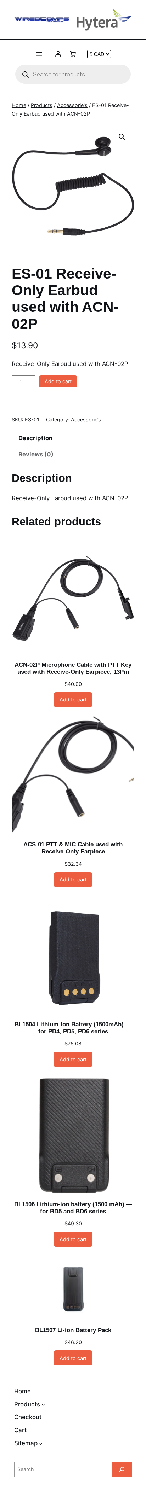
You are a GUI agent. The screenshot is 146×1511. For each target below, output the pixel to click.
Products (41, 105)
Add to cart (58, 381)
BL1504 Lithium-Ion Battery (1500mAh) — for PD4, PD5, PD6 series (73, 1028)
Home (19, 105)
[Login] (58, 53)
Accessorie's (72, 105)
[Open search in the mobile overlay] (73, 74)
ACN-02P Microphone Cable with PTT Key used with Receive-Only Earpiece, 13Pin (73, 668)
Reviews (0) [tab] (36, 454)
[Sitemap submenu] (41, 1443)
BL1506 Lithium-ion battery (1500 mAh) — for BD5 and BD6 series (73, 1208)
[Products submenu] (43, 1404)
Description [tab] (35, 438)
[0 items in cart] (73, 53)
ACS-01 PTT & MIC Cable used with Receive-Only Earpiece (73, 848)
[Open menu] (39, 53)
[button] (122, 136)
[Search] (122, 1469)
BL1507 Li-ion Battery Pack (73, 1330)
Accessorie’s (86, 419)
